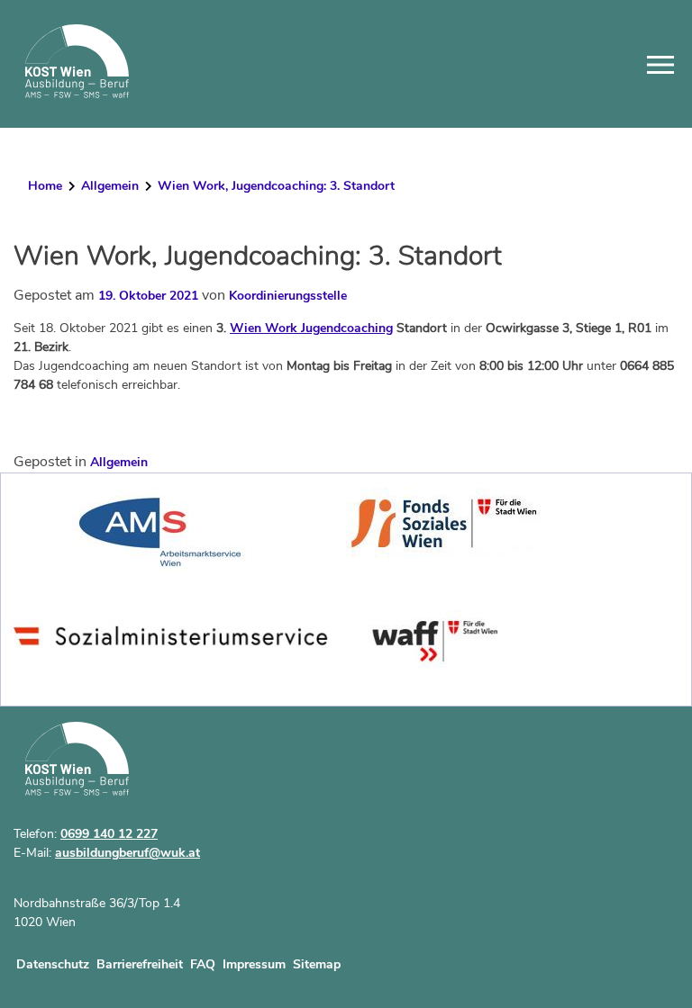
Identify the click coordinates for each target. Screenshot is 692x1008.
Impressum (254, 964)
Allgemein (110, 185)
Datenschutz (52, 964)
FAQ (202, 964)
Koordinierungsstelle (288, 295)
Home (45, 185)
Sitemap (317, 964)
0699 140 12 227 (109, 833)
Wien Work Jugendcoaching (311, 328)
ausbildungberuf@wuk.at (127, 852)
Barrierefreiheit (139, 964)
